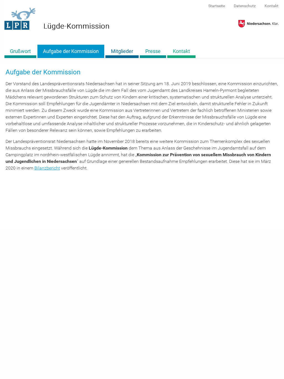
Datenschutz (245, 6)
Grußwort (20, 51)
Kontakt (271, 6)
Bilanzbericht (47, 168)
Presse (153, 51)
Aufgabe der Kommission (71, 51)
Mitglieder (122, 51)
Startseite (216, 6)
